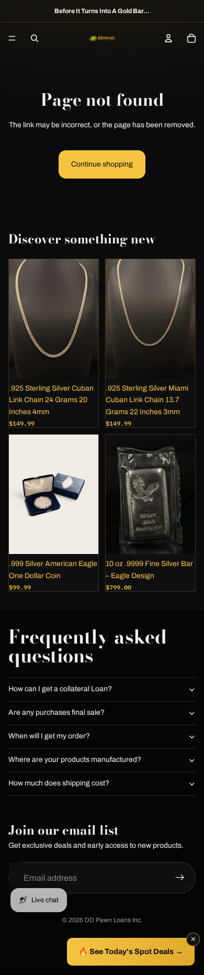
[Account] (168, 38)
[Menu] (12, 38)
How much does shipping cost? (58, 783)
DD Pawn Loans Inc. (113, 920)
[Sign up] (180, 878)
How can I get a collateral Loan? (60, 689)
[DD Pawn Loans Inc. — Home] (101, 38)
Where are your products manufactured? (74, 759)
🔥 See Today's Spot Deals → (130, 951)
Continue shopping (102, 164)
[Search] (34, 38)
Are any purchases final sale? (56, 712)
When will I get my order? (49, 736)
